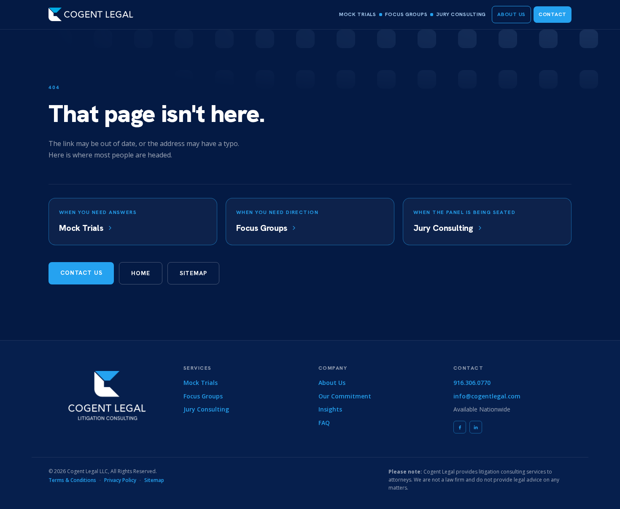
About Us (511, 14)
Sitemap (193, 273)
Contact (552, 14)
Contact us (81, 272)
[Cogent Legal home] (91, 14)
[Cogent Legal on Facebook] (459, 427)
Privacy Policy (120, 480)
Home (140, 273)
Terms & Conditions (72, 480)
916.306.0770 (472, 383)
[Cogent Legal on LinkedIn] (475, 427)
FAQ (324, 423)
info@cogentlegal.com (486, 396)
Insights (330, 409)
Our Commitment (344, 396)
